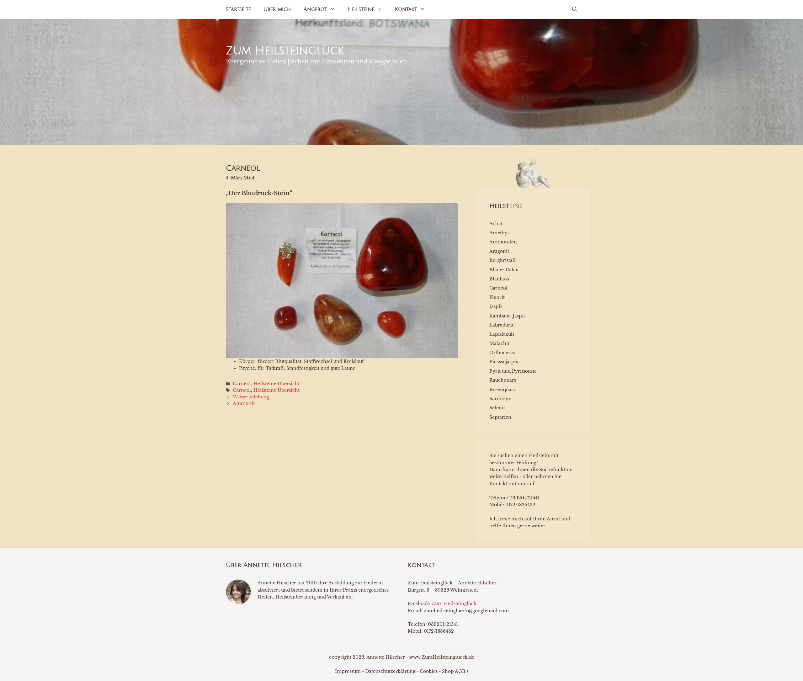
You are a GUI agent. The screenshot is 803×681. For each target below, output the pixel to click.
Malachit (499, 343)
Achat (496, 223)
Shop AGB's (455, 671)
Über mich (277, 9)
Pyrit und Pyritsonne (513, 371)
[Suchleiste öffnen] (574, 9)
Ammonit (244, 403)
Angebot (315, 9)
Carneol (242, 383)
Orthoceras (502, 352)
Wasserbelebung (251, 397)
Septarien (500, 417)
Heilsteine (361, 9)
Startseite (238, 9)
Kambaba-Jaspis (507, 316)
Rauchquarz (503, 380)
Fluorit (497, 297)
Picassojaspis (503, 361)
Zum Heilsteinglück (285, 51)
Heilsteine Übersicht (276, 383)
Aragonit (499, 251)
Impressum (348, 671)
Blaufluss (499, 279)
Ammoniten (503, 242)
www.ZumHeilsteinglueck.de (441, 657)
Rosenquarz (502, 389)
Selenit (497, 408)
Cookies (429, 671)
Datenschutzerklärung (390, 671)
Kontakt (406, 9)
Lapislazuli (501, 334)
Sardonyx (500, 399)
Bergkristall (502, 260)
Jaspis (495, 306)
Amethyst (500, 233)
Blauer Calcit (504, 270)
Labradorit (501, 325)
